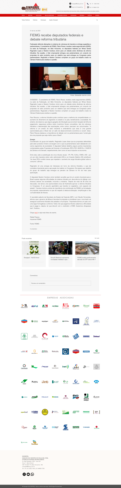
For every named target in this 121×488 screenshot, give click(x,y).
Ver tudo (97, 238)
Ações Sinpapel (53, 20)
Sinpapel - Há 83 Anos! (31, 258)
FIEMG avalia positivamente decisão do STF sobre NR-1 (86, 258)
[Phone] (88, 4)
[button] (97, 20)
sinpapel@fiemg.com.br (77, 3)
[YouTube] (28, 474)
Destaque (43, 20)
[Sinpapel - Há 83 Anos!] (34, 248)
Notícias (35, 20)
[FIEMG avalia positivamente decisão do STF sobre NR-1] (87, 248)
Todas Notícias (26, 20)
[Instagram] (24, 474)
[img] (45, 306)
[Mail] (70, 4)
